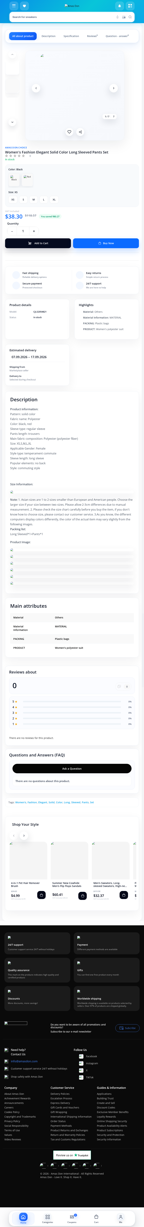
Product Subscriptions (110, 1130)
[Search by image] (124, 17)
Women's (20, 802)
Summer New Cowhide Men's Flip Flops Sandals (66, 884)
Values (8, 1135)
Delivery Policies (60, 1093)
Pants (85, 802)
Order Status (58, 1121)
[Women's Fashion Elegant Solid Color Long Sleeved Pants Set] (75, 88)
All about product (23, 36)
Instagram (92, 1063)
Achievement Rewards (17, 1098)
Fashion (32, 802)
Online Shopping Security (112, 1121)
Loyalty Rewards (106, 1116)
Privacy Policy (12, 1121)
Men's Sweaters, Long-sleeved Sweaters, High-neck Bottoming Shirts (110, 884)
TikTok (89, 1077)
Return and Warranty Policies (68, 1135)
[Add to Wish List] (69, 132)
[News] (119, 6)
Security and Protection (110, 1135)
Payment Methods (61, 1125)
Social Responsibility (16, 1125)
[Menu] (13, 6)
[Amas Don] (72, 6)
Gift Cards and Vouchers (65, 1107)
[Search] (117, 17)
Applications (104, 1093)
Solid (52, 802)
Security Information (109, 1139)
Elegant (42, 802)
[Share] (80, 132)
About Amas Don (14, 1093)
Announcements (14, 1103)
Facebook (91, 1056)
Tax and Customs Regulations (68, 1139)
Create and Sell (106, 1103)
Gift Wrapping (59, 1112)
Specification (71, 36)
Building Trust (105, 1098)
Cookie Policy (11, 1112)
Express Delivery (60, 1103)
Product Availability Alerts (112, 1125)
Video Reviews (12, 1139)
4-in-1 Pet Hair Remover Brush (25, 884)
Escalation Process (61, 1098)
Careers (9, 1107)
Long (67, 802)
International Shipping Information (71, 1116)
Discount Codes (106, 1107)
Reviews (92, 36)
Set (92, 802)
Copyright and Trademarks (20, 1116)
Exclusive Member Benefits (113, 1112)
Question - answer (117, 36)
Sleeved (75, 802)
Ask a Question (72, 768)
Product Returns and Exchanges (69, 1130)
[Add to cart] (41, 895)
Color (59, 802)
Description (48, 36)
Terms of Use (12, 1130)
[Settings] (130, 6)
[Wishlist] (24, 6)
